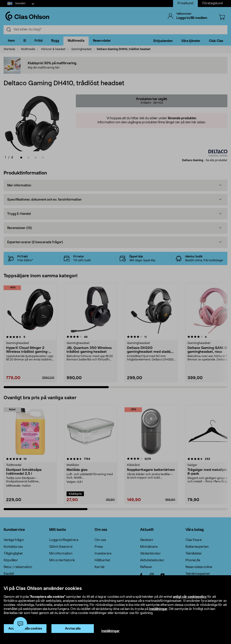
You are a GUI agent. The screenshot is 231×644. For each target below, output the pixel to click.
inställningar (158, 609)
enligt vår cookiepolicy (190, 596)
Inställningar (110, 631)
